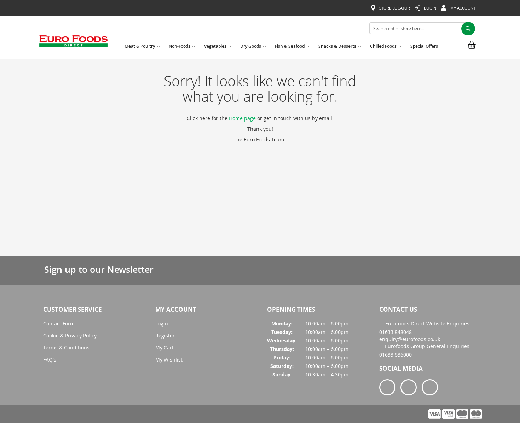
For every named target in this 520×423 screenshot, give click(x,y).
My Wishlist (169, 359)
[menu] (282, 47)
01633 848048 (395, 332)
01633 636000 (395, 354)
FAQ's (49, 359)
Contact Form (59, 323)
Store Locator (394, 8)
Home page (242, 118)
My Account (462, 8)
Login (429, 8)
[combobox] (419, 28)
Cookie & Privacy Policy (70, 335)
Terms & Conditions (66, 347)
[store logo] (73, 43)
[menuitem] (141, 48)
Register (165, 335)
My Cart (164, 347)
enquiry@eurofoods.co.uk (409, 339)
